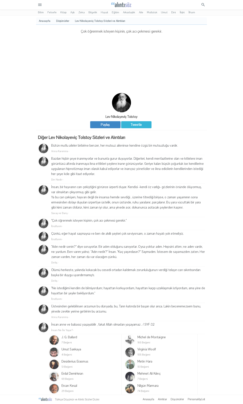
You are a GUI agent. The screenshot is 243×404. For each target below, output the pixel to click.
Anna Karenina (59, 151)
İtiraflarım (56, 226)
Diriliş (54, 262)
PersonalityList (196, 399)
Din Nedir (56, 179)
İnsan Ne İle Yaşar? (62, 330)
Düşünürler (177, 399)
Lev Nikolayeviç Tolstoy (122, 117)
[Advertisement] (121, 64)
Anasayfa (148, 399)
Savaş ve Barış (59, 213)
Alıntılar (162, 399)
